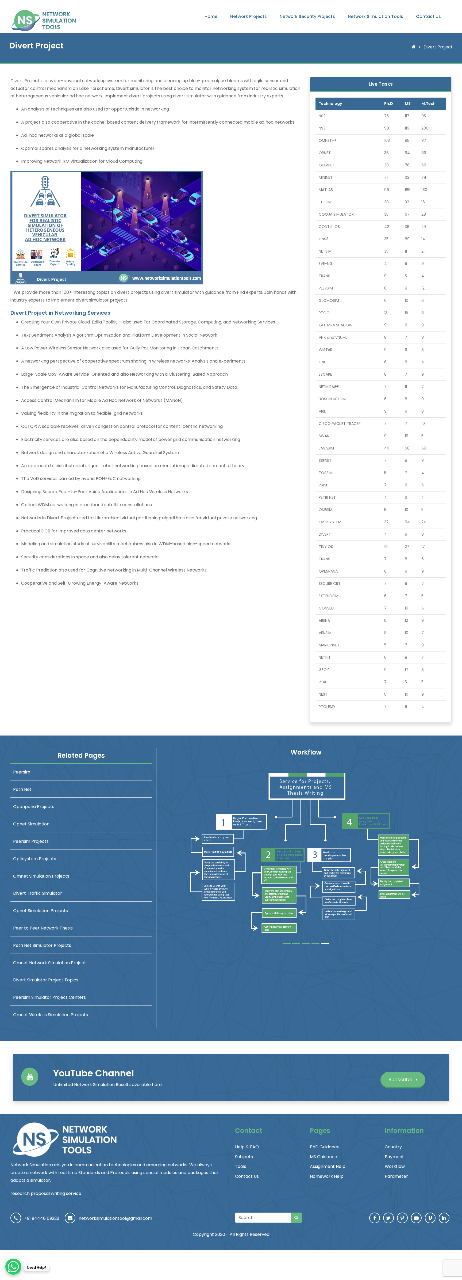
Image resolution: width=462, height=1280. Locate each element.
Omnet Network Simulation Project (49, 963)
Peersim (21, 772)
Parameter (396, 1176)
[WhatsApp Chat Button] (13, 1267)
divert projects (144, 96)
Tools (240, 1166)
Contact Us (428, 16)
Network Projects (248, 16)
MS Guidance (323, 1157)
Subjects (244, 1157)
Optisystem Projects (34, 859)
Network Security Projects (307, 16)
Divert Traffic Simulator (37, 893)
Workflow (395, 1166)
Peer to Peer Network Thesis (43, 928)
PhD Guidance (325, 1147)
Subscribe (401, 1079)
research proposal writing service (45, 1193)
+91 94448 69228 (41, 1218)
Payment (394, 1157)
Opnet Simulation (31, 824)
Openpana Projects (33, 806)
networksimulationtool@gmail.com (115, 1218)
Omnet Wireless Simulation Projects (50, 1015)
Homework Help (327, 1176)
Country (393, 1147)
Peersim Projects (31, 841)
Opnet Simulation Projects (40, 911)
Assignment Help (327, 1166)
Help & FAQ (247, 1147)
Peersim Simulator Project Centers (49, 997)
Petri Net (22, 789)
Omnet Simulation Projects (41, 876)
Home (211, 16)
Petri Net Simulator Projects (42, 945)
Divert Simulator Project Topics (45, 980)
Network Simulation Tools (375, 16)
